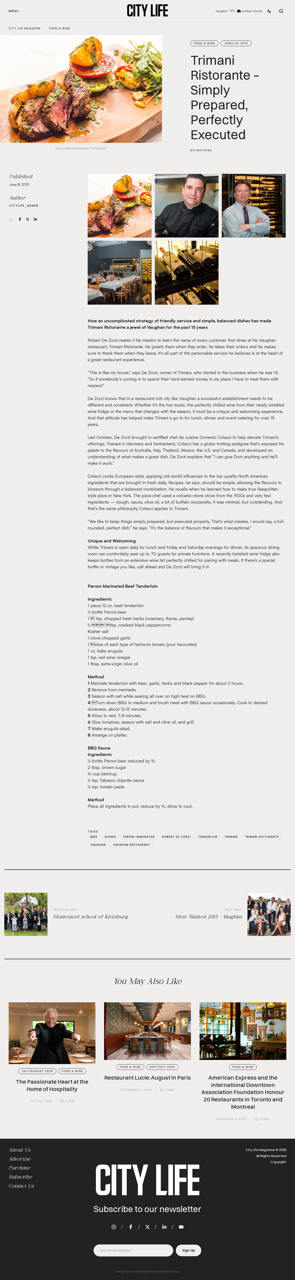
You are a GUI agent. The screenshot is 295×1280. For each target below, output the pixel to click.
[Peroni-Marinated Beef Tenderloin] (120, 206)
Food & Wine (59, 28)
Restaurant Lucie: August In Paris (147, 1077)
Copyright (278, 1162)
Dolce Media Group (166, 1271)
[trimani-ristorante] (120, 273)
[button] (14, 10)
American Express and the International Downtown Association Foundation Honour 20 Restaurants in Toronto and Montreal (242, 1092)
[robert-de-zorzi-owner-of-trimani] (254, 206)
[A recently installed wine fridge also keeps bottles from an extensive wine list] (187, 273)
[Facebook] (20, 219)
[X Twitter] (27, 219)
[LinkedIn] (35, 219)
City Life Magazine (25, 28)
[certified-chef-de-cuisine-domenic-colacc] (187, 206)
